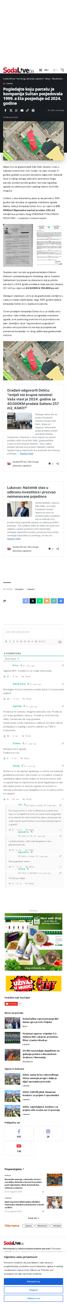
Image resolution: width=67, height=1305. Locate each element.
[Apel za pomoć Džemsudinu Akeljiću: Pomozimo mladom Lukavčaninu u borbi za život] (54, 1202)
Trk (31, 836)
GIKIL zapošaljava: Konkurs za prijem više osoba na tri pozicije (41, 1108)
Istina (40, 805)
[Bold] (6, 641)
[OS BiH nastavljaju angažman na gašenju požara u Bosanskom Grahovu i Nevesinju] (12, 1055)
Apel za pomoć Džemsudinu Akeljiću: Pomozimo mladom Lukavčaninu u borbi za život (24, 1204)
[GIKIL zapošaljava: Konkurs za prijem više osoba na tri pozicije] (12, 1111)
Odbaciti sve (33, 1298)
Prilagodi (33, 1290)
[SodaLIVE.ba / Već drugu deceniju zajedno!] (18, 70)
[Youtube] (19, 1148)
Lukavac (9, 83)
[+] (43, 641)
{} (40, 641)
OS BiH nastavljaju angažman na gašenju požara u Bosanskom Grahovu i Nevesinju (41, 1054)
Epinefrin (34, 873)
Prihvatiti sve (33, 1281)
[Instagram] (48, 1134)
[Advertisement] (33, 33)
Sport (25, 1026)
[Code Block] (32, 641)
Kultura (8, 1175)
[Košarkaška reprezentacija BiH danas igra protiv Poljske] (12, 1023)
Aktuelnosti (28, 1062)
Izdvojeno (19, 589)
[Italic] (10, 641)
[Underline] (13, 641)
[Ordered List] (21, 641)
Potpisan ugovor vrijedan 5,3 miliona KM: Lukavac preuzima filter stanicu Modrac (40, 1037)
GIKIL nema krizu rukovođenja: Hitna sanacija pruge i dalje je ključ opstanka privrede (41, 1078)
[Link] (36, 641)
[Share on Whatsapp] (16, 110)
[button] (40, 70)
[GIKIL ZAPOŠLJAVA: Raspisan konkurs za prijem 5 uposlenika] (12, 1096)
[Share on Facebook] (5, 110)
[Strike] (17, 641)
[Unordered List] (25, 641)
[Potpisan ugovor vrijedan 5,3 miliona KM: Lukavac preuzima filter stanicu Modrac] (12, 1038)
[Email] (22, 110)
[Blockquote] (28, 641)
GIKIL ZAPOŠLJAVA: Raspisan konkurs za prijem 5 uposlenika (41, 1093)
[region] (33, 1278)
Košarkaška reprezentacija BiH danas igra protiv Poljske (40, 1020)
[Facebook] (19, 1134)
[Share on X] (11, 110)
